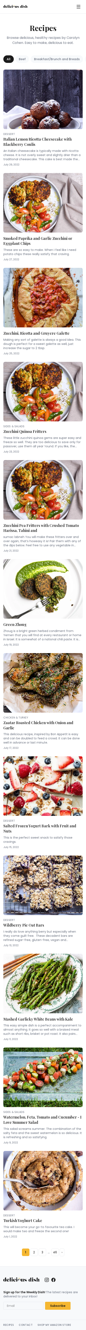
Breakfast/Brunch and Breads (57, 59)
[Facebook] (53, 1280)
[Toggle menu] (78, 7)
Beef (22, 59)
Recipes (8, 1325)
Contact (26, 1325)
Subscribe (58, 1306)
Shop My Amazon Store (54, 1325)
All (8, 59)
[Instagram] (47, 1280)
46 (55, 1252)
